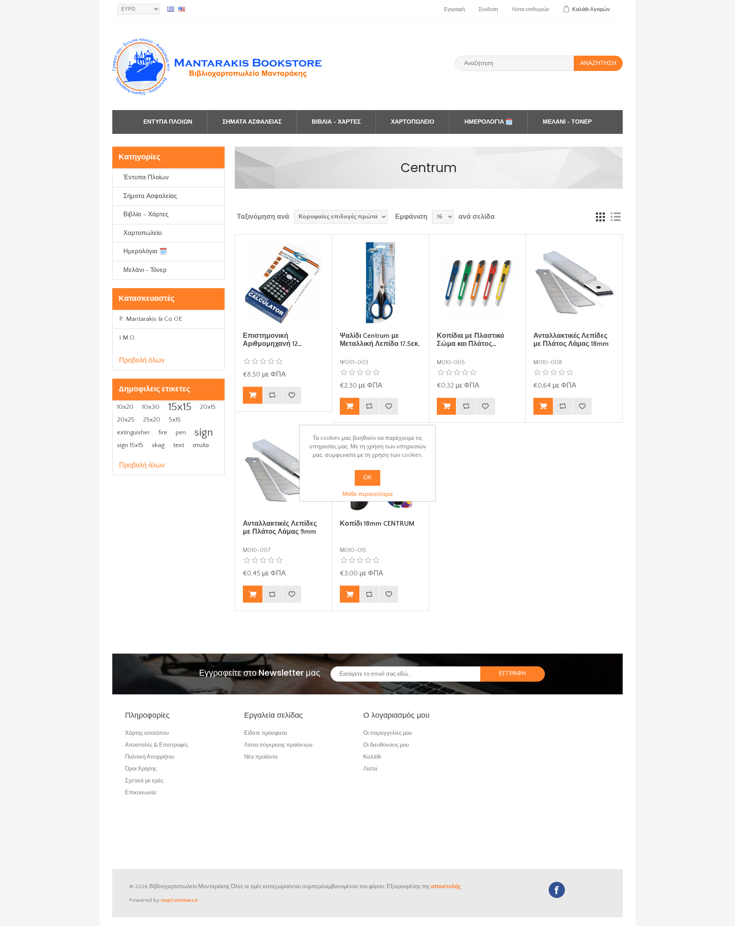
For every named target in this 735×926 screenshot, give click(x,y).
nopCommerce (179, 900)
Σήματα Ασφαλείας (252, 122)
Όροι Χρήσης (141, 769)
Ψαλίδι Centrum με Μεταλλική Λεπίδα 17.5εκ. (380, 340)
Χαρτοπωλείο (412, 122)
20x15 (208, 407)
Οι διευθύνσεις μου (386, 745)
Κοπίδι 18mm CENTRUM (377, 523)
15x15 (179, 407)
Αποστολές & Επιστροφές (156, 745)
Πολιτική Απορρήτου (149, 757)
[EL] (170, 9)
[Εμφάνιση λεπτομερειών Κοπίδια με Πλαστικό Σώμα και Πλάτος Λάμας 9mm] (477, 282)
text (178, 445)
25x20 (151, 419)
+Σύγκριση (272, 395)
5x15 (175, 419)
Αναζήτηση (598, 63)
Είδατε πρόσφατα (265, 733)
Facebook (557, 890)
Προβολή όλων (142, 360)
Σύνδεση (488, 9)
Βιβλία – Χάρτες (336, 122)
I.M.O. (127, 337)
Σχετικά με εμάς (144, 780)
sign (203, 432)
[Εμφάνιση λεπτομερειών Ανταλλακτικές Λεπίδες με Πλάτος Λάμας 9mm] (283, 470)
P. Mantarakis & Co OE (150, 319)
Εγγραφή (454, 9)
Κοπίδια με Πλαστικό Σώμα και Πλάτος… (470, 340)
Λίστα (370, 769)
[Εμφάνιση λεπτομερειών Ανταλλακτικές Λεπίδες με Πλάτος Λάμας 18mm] (573, 282)
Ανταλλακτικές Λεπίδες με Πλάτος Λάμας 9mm (280, 527)
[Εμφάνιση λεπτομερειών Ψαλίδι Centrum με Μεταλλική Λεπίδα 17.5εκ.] (380, 282)
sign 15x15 (130, 445)
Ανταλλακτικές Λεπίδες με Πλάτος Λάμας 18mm (571, 340)
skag (158, 445)
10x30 (151, 407)
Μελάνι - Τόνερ (567, 122)
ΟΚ (367, 477)
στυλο (201, 445)
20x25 (125, 419)
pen (181, 432)
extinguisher (133, 432)
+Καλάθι (252, 395)
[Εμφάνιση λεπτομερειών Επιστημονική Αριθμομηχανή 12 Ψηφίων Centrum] (283, 282)
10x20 (125, 407)
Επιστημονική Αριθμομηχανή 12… (272, 340)
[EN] (182, 9)
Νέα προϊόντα (261, 757)
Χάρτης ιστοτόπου (147, 733)
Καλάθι (372, 757)
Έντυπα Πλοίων (167, 122)
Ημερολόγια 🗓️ (488, 122)
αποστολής (446, 886)
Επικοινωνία (140, 792)
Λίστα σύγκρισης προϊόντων (278, 745)
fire (162, 432)
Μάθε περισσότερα (367, 494)
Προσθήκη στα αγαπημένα (292, 395)
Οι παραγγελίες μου (387, 733)
